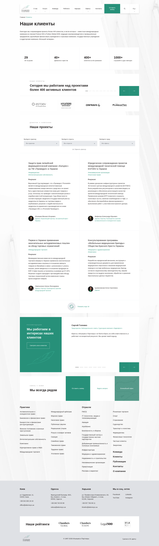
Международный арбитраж (61, 412)
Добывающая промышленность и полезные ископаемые (95, 445)
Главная (22, 17)
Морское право (57, 416)
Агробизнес (86, 426)
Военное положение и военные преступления (32, 430)
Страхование (118, 420)
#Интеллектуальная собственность (40, 175)
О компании (119, 471)
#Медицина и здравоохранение (99, 250)
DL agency (133, 539)
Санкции (54, 437)
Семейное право (57, 441)
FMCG (84, 412)
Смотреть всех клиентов (38, 345)
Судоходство (118, 424)
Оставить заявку (112, 8)
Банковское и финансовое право (32, 418)
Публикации (119, 461)
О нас (35, 8)
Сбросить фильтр (80, 149)
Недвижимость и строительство (94, 458)
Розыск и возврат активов (61, 433)
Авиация (85, 422)
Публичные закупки (58, 424)
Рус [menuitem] (134, 9)
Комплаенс (24, 443)
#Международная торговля (37, 250)
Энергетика (117, 445)
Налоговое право (57, 420)
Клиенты (117, 456)
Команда (55, 8)
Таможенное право (58, 445)
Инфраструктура (88, 450)
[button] (86, 90)
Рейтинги (66, 8)
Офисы (87, 8)
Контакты (98, 8)
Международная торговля (30, 452)
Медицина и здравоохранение (93, 454)
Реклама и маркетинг (90, 471)
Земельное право (26, 435)
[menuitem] (134, 8)
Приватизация (87, 467)
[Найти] (124, 8)
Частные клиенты (119, 441)
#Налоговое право (94, 175)
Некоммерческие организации (93, 462)
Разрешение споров (58, 428)
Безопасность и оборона (91, 431)
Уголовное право (57, 454)
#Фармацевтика (33, 172)
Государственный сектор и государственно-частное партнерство (92, 437)
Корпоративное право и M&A (31, 448)
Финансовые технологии (122, 437)
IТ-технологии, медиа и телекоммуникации (91, 417)
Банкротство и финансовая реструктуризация (30, 423)
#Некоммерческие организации (99, 172)
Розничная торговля (120, 412)
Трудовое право (57, 449)
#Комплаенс (92, 252)
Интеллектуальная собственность (33, 439)
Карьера (77, 8)
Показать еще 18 (83, 306)
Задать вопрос (102, 388)
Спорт (115, 416)
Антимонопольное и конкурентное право (27, 413)
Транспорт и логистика (121, 428)
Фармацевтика (118, 433)
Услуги (44, 8)
